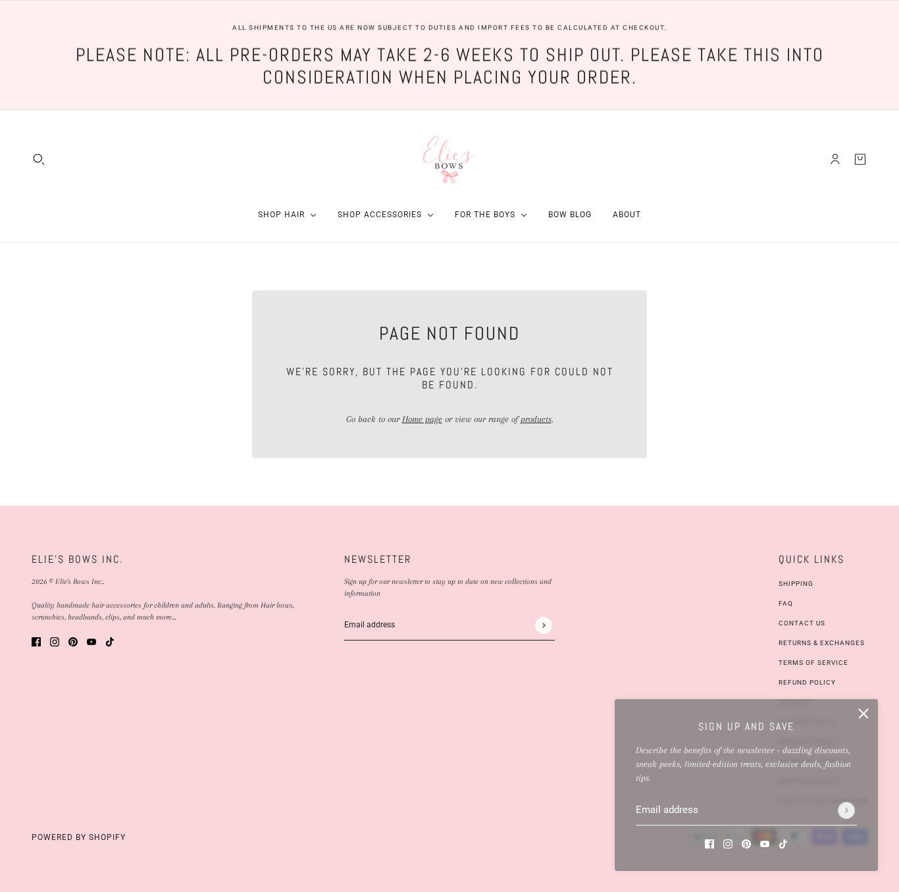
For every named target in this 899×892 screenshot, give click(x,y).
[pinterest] (746, 843)
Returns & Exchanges (822, 642)
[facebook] (709, 843)
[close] (863, 713)
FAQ (786, 603)
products (536, 419)
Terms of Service (813, 662)
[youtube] (765, 843)
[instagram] (728, 843)
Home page (422, 419)
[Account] (835, 158)
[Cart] (860, 158)
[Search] (39, 158)
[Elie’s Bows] (450, 159)
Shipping (796, 583)
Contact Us (802, 623)
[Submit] (846, 810)
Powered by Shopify (79, 837)
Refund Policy (807, 682)
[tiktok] (783, 843)
